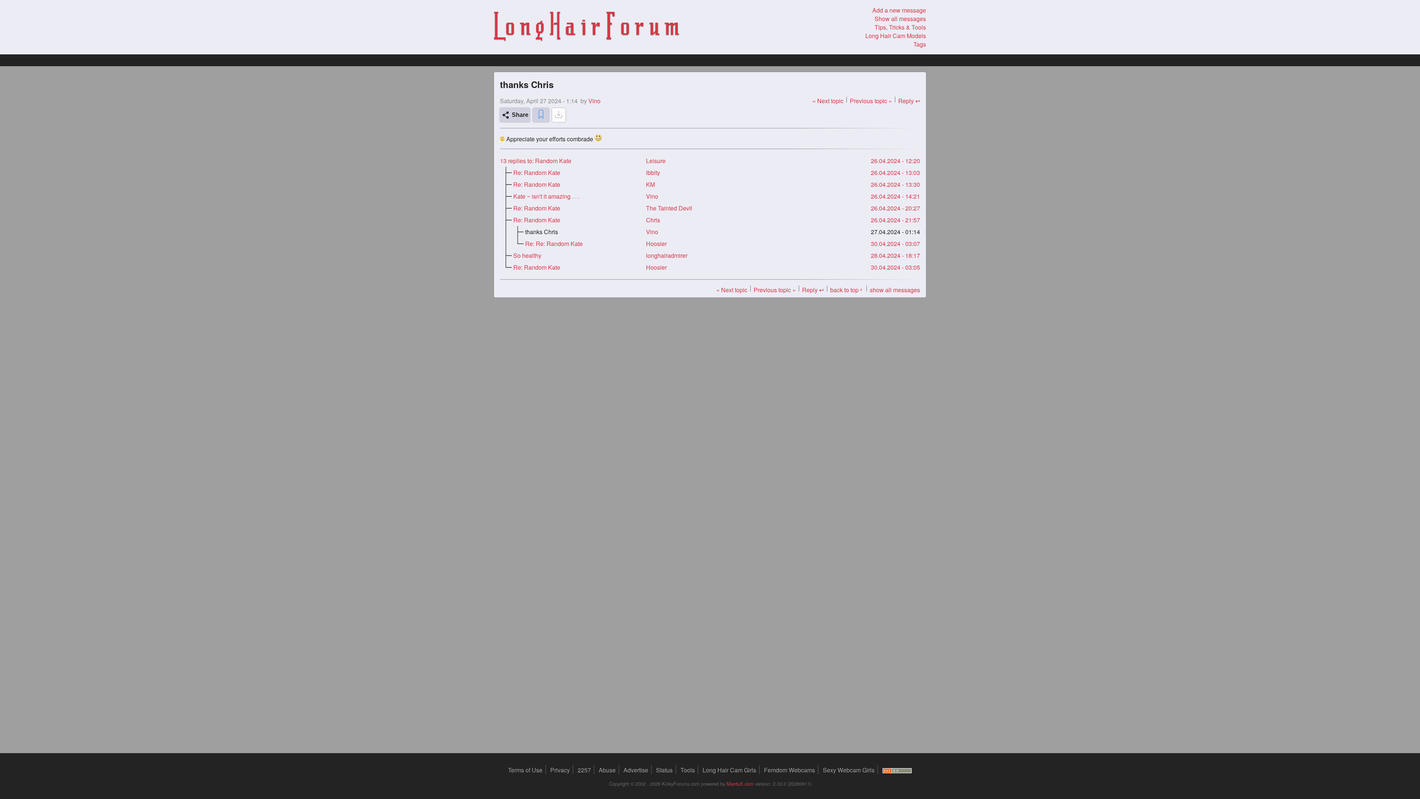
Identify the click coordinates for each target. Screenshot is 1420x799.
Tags (919, 44)
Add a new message (899, 10)
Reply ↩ (909, 101)
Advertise (635, 770)
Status (664, 770)
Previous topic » (871, 101)
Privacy (560, 770)
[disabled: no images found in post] (558, 115)
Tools (687, 770)
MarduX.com (740, 783)
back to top (846, 290)
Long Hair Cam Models (895, 35)
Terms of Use (525, 770)
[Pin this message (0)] (541, 115)
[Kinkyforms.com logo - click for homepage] (586, 27)
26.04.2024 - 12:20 (895, 160)
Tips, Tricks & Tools (900, 27)
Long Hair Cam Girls (729, 770)
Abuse (607, 770)
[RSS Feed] (897, 770)
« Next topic (827, 101)
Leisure (656, 160)
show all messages (895, 290)
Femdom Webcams (789, 770)
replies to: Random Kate (535, 160)
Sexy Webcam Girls (849, 770)
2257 (584, 770)
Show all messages (900, 18)
